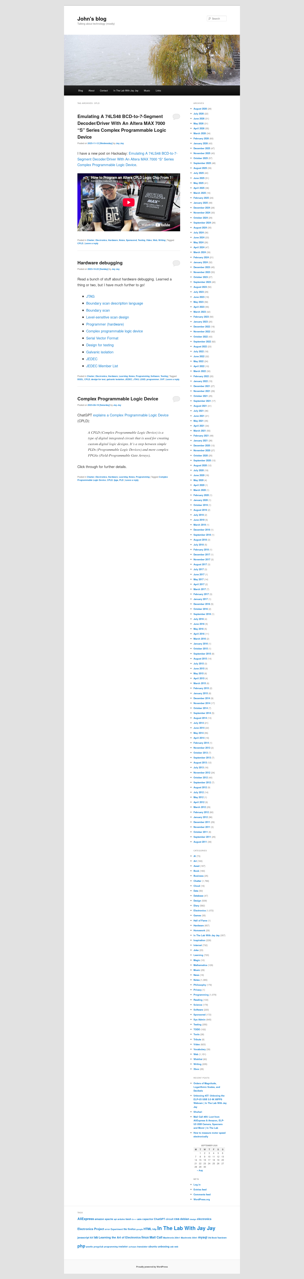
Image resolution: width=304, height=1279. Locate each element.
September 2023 (202, 282)
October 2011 (201, 832)
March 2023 (200, 311)
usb (172, 1246)
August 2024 (200, 227)
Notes (122, 240)
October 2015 (201, 648)
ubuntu (152, 1246)
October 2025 (201, 158)
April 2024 (199, 247)
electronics (204, 1219)
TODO (197, 1029)
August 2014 (200, 718)
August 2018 (200, 539)
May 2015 (199, 673)
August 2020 (200, 465)
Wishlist (198, 1059)
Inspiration (199, 940)
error (107, 1229)
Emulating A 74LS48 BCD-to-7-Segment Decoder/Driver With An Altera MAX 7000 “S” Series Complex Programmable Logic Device (127, 159)
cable (139, 1219)
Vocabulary (200, 1049)
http (154, 1229)
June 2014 (199, 727)
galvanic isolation (115, 379)
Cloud (197, 885)
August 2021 (200, 405)
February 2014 (201, 742)
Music (147, 90)
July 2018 (199, 544)
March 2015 (200, 683)
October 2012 (201, 777)
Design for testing (100, 344)
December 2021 (202, 386)
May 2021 (199, 420)
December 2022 (202, 326)
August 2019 (200, 510)
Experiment (117, 1229)
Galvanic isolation (99, 351)
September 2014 (202, 713)
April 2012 (199, 802)
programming (111, 1246)
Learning (123, 376)
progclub (98, 1246)
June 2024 (199, 237)
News (196, 975)
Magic (197, 960)
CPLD (80, 243)
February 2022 (201, 376)
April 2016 (199, 633)
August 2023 (200, 287)
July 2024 (199, 232)
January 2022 (201, 381)
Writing (161, 240)
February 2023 (201, 316)
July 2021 (199, 410)
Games (197, 915)
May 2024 (199, 242)
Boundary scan (98, 310)
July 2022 (199, 351)
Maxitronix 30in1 (189, 1237)
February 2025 (201, 197)
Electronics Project (90, 1229)
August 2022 (200, 346)
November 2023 (202, 272)
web (176, 1246)
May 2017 (199, 579)
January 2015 (201, 693)
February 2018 (201, 549)
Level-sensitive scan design (107, 317)
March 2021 (200, 430)
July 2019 (199, 514)
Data (196, 890)
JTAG (90, 296)
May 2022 (199, 361)
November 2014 (202, 703)
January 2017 (201, 599)
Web (155, 240)
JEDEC (91, 358)
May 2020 (199, 480)
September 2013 (202, 757)
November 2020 (202, 450)
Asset (197, 866)
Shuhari (198, 1111)
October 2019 (201, 505)
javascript (83, 1237)
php (81, 1246)
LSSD (142, 379)
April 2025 (199, 188)
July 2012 (199, 792)
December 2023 (202, 267)
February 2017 (201, 594)
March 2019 (200, 524)
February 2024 (201, 257)
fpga (116, 480)
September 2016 (202, 614)
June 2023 (199, 297)
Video (149, 240)
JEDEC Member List (102, 365)
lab (96, 1237)
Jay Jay (120, 143)
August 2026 (200, 108)
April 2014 (199, 737)
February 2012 (201, 812)
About (91, 90)
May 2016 (199, 628)
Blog (80, 90)
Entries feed (200, 1189)
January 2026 (201, 143)
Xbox (196, 1069)
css (176, 1218)
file (125, 1229)
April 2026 (199, 128)
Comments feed (202, 1194)
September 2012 (202, 782)
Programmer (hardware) (105, 324)
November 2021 (202, 391)
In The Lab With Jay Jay (125, 90)
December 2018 (202, 529)
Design (197, 900)
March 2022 (200, 371)
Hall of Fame (200, 920)
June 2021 (199, 415)
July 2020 (199, 470)
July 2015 (199, 663)
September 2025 (202, 163)
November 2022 (202, 331)
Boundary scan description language (114, 303)
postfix (89, 1246)
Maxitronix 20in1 (171, 1237)
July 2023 (199, 291)
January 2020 (201, 500)
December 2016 (202, 604)
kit (91, 1237)
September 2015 (202, 653)
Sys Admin (199, 1019)
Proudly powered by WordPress (152, 1266)
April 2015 (199, 678)
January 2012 (201, 817)
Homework (199, 930)
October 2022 (201, 336)
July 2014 (199, 722)
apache (109, 1219)
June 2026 (199, 118)
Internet (198, 945)
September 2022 (202, 341)
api (115, 1219)
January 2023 (201, 321)
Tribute (197, 1039)
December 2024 (202, 207)
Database (198, 895)
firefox (132, 1229)
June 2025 (199, 178)
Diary (196, 905)
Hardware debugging (100, 262)
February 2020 (201, 495)
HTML (148, 1229)
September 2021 (202, 400)
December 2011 (202, 822)
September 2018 (202, 534)
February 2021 (201, 435)
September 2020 (202, 460)
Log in (197, 1184)
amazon (99, 1219)
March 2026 (200, 133)
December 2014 (202, 698)
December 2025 (202, 148)
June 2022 (199, 356)
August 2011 (200, 841)
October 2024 (201, 217)
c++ (134, 1219)
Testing (141, 240)
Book (196, 870)
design (193, 1219)
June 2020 (199, 475)
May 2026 (199, 123)
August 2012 (200, 787)
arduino (121, 1219)
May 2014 (199, 733)
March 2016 (200, 638)
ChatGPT (159, 1219)
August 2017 (200, 564)
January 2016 (201, 643)
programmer (153, 379)
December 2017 (202, 554)
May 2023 (199, 302)
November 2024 (202, 212)
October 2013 (201, 752)
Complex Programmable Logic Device (117, 398)
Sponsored (131, 240)
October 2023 (201, 277)
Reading (198, 999)
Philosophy (200, 984)
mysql (202, 1237)
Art (195, 861)
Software (155, 376)
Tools (197, 1034)
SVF (162, 379)
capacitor (147, 1219)
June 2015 (199, 668)
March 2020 (200, 490)
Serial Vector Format (102, 337)
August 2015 (200, 658)
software (133, 1246)
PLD (121, 480)
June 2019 (199, 519)
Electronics (101, 240)
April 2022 (199, 366)
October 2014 (201, 708)
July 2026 (199, 113)
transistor (142, 1246)
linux (145, 1237)
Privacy (198, 989)
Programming (143, 376)
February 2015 (201, 688)
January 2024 (201, 262)
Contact (104, 90)
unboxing (163, 1246)
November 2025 (202, 153)
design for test (98, 379)
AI (195, 856)
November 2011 (202, 827)
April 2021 (199, 425)
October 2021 (201, 396)
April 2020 (199, 485)
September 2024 (202, 222)
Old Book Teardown (217, 1237)
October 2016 (201, 609)
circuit (169, 1219)
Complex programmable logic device (114, 330)
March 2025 (200, 192)
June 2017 (199, 574)
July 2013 (199, 767)
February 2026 (201, 138)
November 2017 (202, 559)
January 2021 (201, 440)
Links (158, 90)
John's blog (91, 18)
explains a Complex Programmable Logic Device (131, 414)
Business (199, 875)
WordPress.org (202, 1199)
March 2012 (200, 807)
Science (198, 1004)
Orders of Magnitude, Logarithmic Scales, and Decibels (207, 1087)
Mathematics (200, 965)
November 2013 (202, 747)
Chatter (90, 240)
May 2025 (199, 183)
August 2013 (200, 762)
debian (184, 1219)
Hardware (113, 240)
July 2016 (199, 619)
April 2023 (199, 306)
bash (128, 1219)
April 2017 (199, 584)
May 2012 (199, 797)
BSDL (80, 379)
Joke (196, 950)
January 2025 (201, 202)
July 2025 (199, 173)
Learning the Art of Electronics (120, 1237)
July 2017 (199, 569)
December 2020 (202, 445)
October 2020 (201, 455)
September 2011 (202, 836)
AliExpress (85, 1218)
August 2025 (200, 168)
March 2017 (200, 589)
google (139, 1229)
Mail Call (156, 1237)
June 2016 (199, 623)
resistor (123, 1246)
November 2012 (202, 772)
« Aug (200, 1170)
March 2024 (200, 252)
